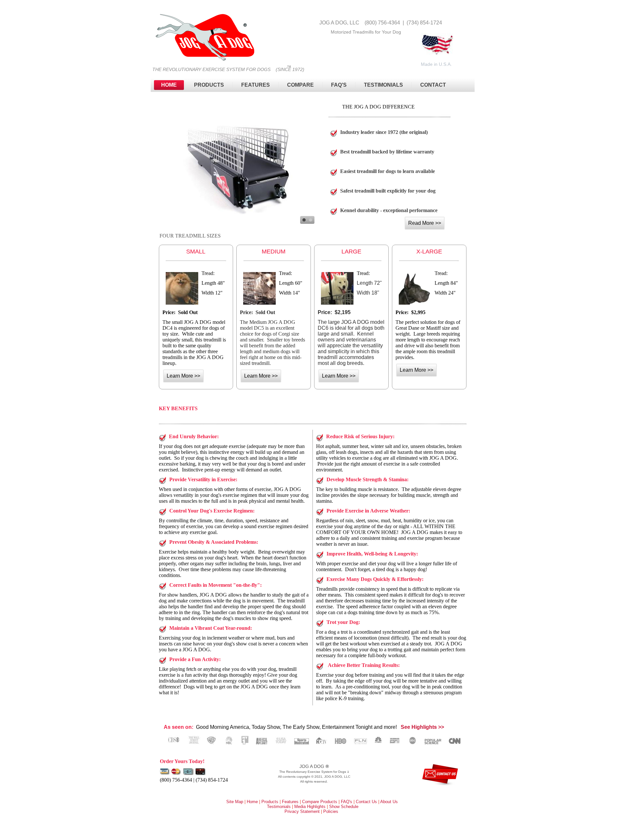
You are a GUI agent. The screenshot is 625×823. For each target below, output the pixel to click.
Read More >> (424, 223)
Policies (330, 811)
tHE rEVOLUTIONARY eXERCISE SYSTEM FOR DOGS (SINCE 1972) (228, 69)
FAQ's (346, 801)
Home (169, 85)
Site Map (234, 801)
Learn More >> (183, 376)
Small (195, 251)
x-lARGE (429, 251)
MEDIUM (273, 251)
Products (209, 85)
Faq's (339, 85)
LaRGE (351, 251)
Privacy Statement (302, 811)
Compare (300, 85)
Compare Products (319, 801)
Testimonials (383, 85)
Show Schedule (343, 806)
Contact (433, 85)
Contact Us (366, 801)
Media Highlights (310, 806)
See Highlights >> (422, 727)
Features (255, 85)
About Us (389, 801)
